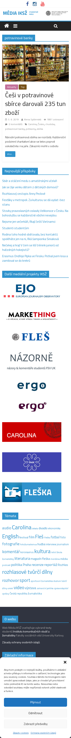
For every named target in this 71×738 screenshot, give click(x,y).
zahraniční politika (45, 588)
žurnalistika (35, 593)
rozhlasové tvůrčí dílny (27, 571)
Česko (41, 124)
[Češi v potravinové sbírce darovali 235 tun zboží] (35, 47)
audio (6, 528)
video (19, 587)
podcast (6, 565)
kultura (42, 551)
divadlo (43, 528)
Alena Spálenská (32, 119)
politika (16, 564)
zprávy (5, 593)
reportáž (50, 564)
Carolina (32, 124)
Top (23, 87)
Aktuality (11, 87)
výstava (30, 587)
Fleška (47, 537)
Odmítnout (35, 713)
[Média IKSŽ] (35, 11)
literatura (22, 558)
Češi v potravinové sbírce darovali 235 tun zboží (35, 103)
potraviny (31, 129)
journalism (63, 544)
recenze (38, 564)
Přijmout (35, 702)
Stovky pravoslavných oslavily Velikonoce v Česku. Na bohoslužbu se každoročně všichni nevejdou (35, 213)
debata (35, 528)
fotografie (11, 544)
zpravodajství (61, 588)
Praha (27, 564)
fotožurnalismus (28, 544)
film (32, 537)
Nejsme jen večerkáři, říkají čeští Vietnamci (28, 221)
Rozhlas (63, 565)
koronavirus (27, 552)
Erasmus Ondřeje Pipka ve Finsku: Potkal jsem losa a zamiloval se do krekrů (35, 258)
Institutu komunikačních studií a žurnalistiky (26, 633)
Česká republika (18, 593)
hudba (41, 544)
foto (63, 537)
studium (57, 581)
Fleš (39, 536)
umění (10, 588)
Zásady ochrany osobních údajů (21, 642)
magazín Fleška (40, 558)
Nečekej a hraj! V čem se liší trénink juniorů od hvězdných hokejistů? (30, 247)
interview (51, 544)
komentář (11, 551)
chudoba (50, 124)
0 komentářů (15, 124)
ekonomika (54, 528)
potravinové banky (15, 129)
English (10, 536)
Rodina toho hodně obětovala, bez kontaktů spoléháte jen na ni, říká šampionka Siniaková (30, 236)
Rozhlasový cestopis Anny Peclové (23, 193)
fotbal (55, 537)
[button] (65, 662)
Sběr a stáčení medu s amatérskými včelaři (29, 181)
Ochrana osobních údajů (43, 733)
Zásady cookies (21, 733)
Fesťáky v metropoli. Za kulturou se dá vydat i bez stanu (33, 202)
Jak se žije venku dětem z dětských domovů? (30, 187)
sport (25, 580)
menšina (55, 559)
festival (23, 537)
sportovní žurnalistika (42, 581)
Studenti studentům (15, 228)
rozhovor (10, 580)
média (64, 559)
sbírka (40, 129)
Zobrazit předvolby (36, 724)
